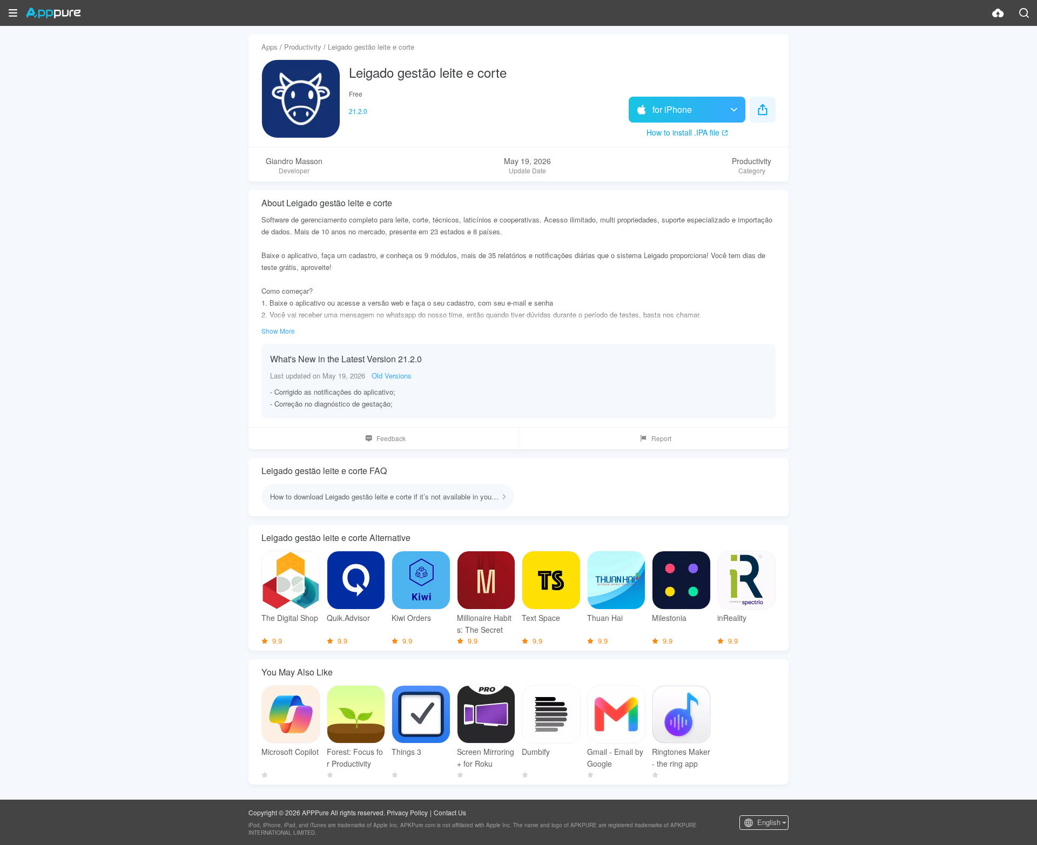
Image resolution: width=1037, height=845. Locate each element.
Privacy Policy (407, 812)
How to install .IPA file (683, 132)
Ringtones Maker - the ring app (681, 757)
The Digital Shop (289, 617)
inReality (731, 617)
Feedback (391, 438)
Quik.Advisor (348, 617)
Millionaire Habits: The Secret (484, 623)
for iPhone (672, 109)
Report (661, 438)
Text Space (541, 617)
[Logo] (53, 13)
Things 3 (406, 751)
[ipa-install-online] (998, 13)
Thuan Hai (605, 617)
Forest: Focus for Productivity (355, 757)
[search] (1024, 13)
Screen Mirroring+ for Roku (485, 757)
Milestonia (669, 617)
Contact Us (450, 812)
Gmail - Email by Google (615, 757)
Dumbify (536, 751)
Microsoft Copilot (290, 751)
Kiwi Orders (411, 617)
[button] (13, 13)
